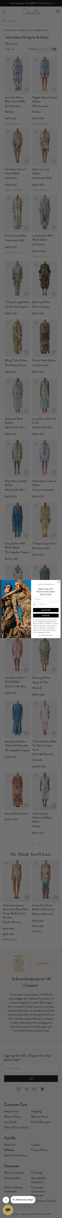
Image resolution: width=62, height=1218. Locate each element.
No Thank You (46, 615)
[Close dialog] (58, 582)
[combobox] (36, 604)
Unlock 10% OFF (45, 610)
